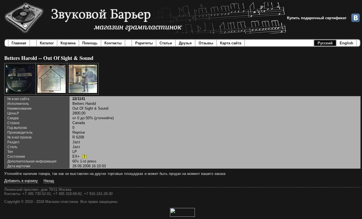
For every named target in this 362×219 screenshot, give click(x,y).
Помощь (90, 43)
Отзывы (206, 43)
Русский (325, 43)
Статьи (166, 43)
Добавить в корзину (21, 181)
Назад (49, 181)
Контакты (113, 43)
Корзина (68, 43)
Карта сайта (230, 43)
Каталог (47, 43)
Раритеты (144, 43)
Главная (19, 43)
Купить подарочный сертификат (316, 18)
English (346, 43)
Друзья (185, 43)
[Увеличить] (20, 79)
